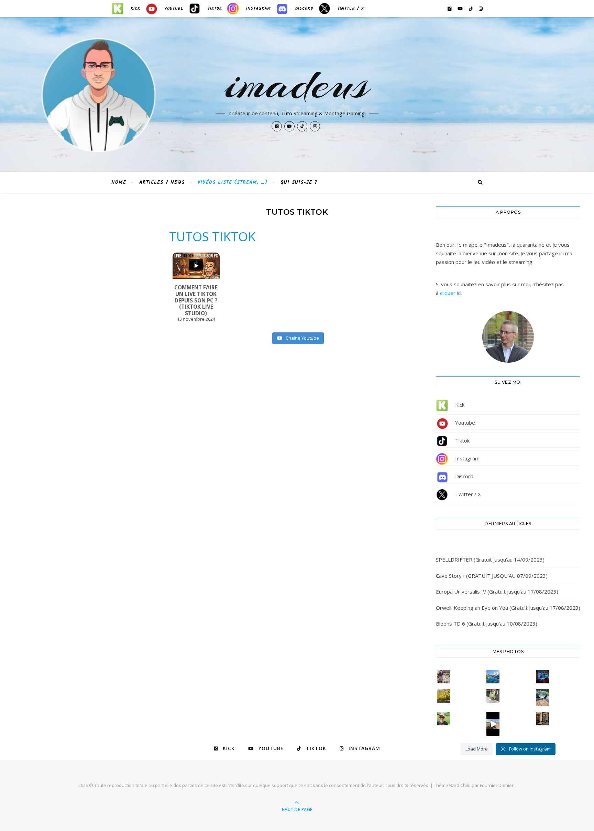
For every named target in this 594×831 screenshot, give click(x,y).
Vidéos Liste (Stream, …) (232, 182)
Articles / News (162, 182)
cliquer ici (450, 292)
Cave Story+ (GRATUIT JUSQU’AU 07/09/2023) (492, 575)
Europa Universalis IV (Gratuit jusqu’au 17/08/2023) (497, 591)
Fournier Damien (497, 785)
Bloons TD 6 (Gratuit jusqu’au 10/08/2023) (486, 623)
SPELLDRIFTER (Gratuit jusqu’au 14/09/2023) (490, 559)
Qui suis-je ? (299, 182)
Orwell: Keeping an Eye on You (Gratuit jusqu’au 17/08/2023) (508, 607)
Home (118, 182)
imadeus (297, 83)
